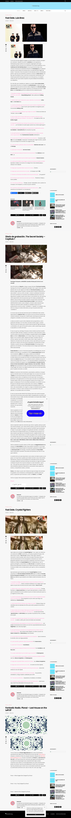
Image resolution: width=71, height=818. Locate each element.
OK (35, 814)
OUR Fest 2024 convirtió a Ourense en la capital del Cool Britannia (60, 205)
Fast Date (7, 506)
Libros (41, 10)
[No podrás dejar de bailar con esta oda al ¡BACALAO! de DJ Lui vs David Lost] (16, 203)
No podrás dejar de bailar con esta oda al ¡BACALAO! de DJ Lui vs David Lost (16, 208)
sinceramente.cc (35, 408)
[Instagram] (59, 227)
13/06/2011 (7, 241)
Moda (24, 10)
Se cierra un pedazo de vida (60, 200)
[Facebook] (55, 227)
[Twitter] (57, 227)
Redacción (11, 20)
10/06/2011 (7, 512)
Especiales (7, 233)
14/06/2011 (7, 20)
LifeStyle (29, 10)
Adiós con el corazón (60, 194)
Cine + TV (36, 10)
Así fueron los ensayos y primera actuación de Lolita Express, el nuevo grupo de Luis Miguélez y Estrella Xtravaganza (28, 208)
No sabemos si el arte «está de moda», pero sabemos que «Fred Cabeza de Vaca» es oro (40, 208)
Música (18, 10)
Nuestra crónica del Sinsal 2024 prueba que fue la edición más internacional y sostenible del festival (60, 217)
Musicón (10, 704)
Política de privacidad (19, 1)
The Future (48, 10)
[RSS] (60, 227)
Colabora (12, 1)
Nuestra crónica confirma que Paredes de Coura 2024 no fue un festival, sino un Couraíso (61, 211)
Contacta (7, 1)
